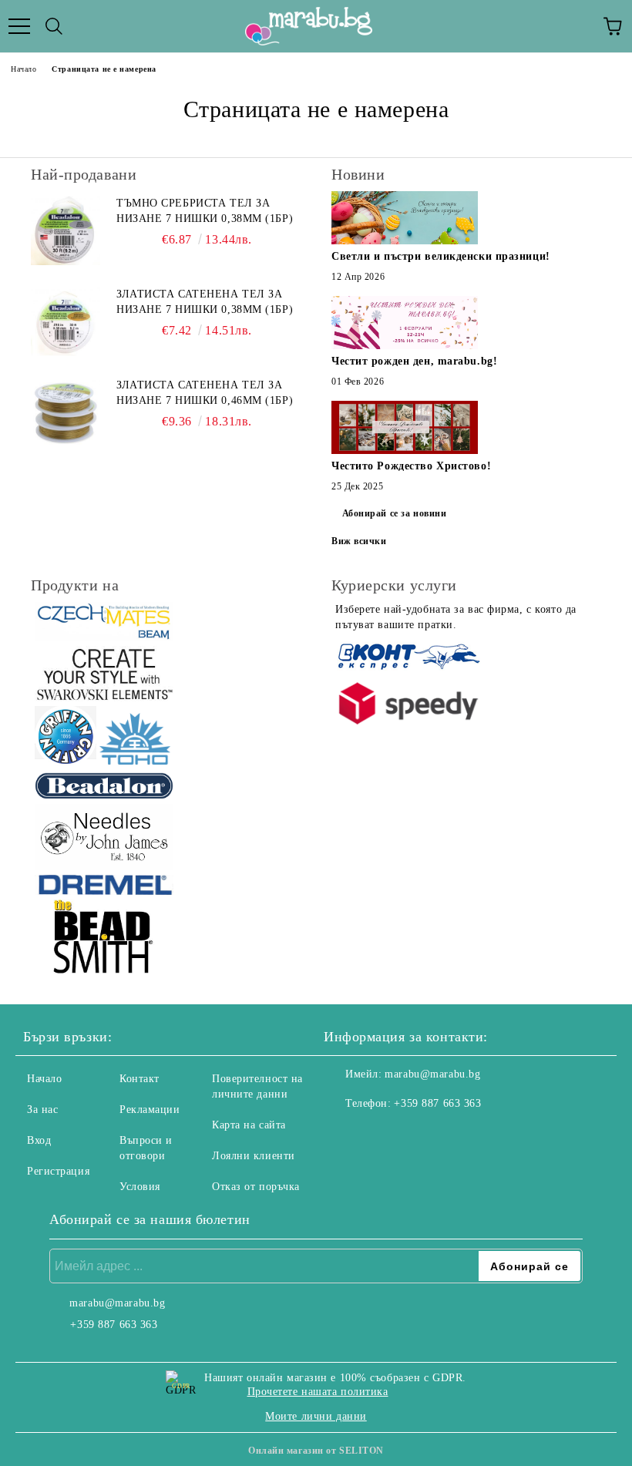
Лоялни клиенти (253, 1156)
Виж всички (359, 541)
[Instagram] (377, 1134)
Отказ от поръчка (256, 1186)
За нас (42, 1109)
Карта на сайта (249, 1125)
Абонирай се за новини (394, 513)
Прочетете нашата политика (317, 1391)
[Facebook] (343, 1134)
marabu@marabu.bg (432, 1074)
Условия (139, 1186)
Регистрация (58, 1171)
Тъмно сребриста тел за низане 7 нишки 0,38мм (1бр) (204, 210)
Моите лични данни (316, 1416)
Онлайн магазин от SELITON (316, 1450)
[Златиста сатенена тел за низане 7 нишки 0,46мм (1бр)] (65, 412)
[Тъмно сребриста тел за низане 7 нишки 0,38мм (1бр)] (65, 230)
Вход (39, 1140)
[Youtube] (411, 1134)
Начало (23, 69)
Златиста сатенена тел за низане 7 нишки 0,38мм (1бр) (204, 301)
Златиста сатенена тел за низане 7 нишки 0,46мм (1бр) (204, 392)
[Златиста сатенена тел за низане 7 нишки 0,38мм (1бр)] (65, 321)
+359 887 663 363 (437, 1103)
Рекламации (149, 1109)
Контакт (139, 1078)
